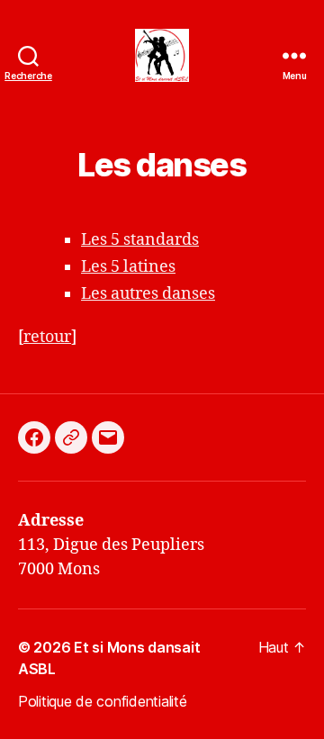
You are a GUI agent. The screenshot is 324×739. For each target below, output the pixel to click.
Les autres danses (148, 294)
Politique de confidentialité (102, 701)
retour (47, 337)
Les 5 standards (140, 240)
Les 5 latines (128, 267)
